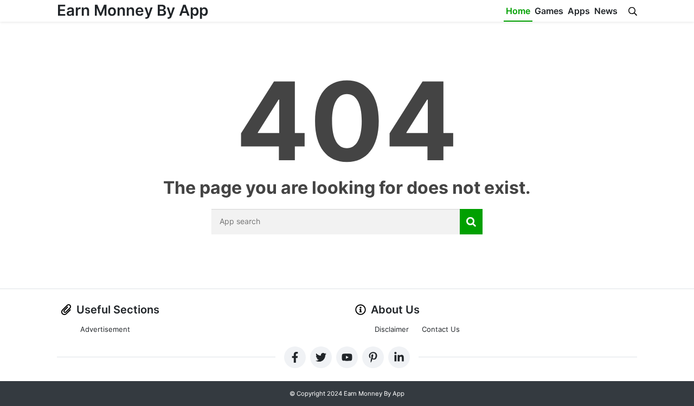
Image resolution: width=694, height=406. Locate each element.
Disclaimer (392, 329)
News (606, 10)
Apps (579, 10)
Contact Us (441, 329)
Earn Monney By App (132, 10)
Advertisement (105, 329)
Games (549, 10)
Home (518, 10)
